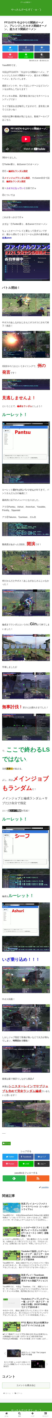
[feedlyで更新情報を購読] (14, 1178)
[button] (46, 691)
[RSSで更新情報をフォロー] (38, 1178)
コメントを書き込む (26, 1385)
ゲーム (7, 1143)
